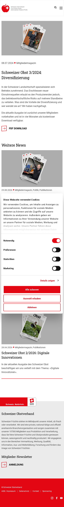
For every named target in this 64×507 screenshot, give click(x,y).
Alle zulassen (32, 289)
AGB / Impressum (8, 491)
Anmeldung (16, 464)
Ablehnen (32, 307)
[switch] (56, 250)
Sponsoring (47, 491)
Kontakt (36, 491)
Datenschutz (24, 491)
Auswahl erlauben (32, 298)
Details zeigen (47, 280)
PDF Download (18, 128)
